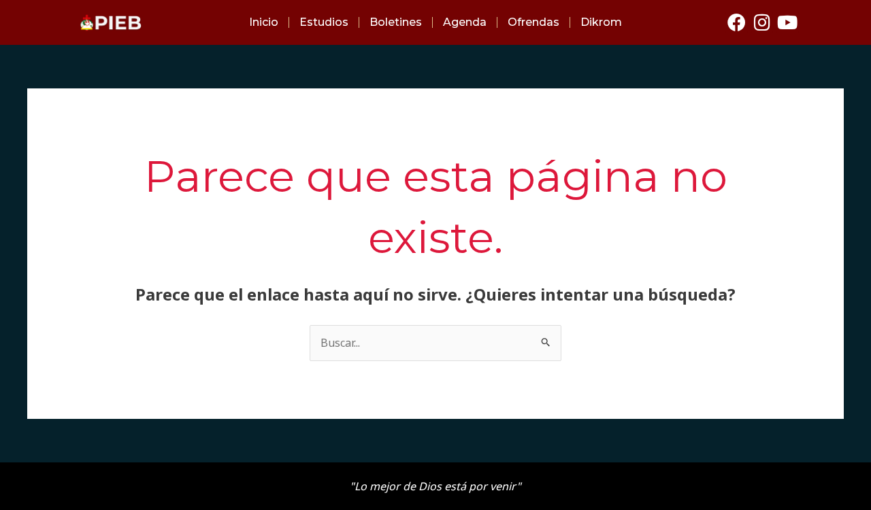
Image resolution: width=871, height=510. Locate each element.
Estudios (323, 22)
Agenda (465, 22)
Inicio (263, 22)
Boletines (395, 22)
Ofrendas (533, 22)
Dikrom (601, 22)
